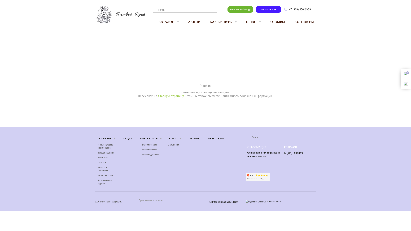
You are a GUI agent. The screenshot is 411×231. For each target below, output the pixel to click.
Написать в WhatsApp (240, 9)
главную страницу (171, 96)
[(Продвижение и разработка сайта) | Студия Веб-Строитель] (256, 202)
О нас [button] (251, 22)
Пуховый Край (130, 14)
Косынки (101, 162)
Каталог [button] (166, 22)
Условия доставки (150, 154)
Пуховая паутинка (105, 152)
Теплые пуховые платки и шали (105, 146)
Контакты (304, 22)
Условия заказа (149, 144)
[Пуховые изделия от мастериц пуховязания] (104, 14)
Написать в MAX (268, 9)
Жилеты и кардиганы (102, 169)
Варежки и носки (105, 175)
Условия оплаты (149, 149)
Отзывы (277, 22)
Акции (194, 22)
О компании (173, 144)
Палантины (102, 157)
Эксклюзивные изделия (104, 182)
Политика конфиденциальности (223, 202)
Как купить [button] (221, 22)
